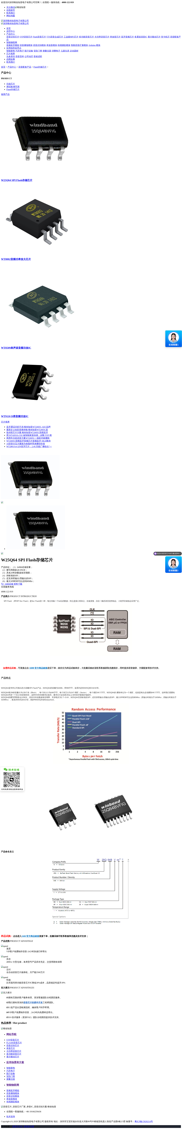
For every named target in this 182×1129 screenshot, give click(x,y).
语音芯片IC (17, 1126)
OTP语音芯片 (26, 37)
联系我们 (10, 13)
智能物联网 (11, 42)
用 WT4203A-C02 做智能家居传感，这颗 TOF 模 (29, 435)
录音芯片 (10, 1048)
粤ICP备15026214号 (144, 1121)
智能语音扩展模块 (79, 45)
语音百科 (19, 56)
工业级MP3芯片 (71, 37)
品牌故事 (10, 59)
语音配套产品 (24, 67)
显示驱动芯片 (154, 37)
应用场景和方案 (15, 1062)
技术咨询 (10, 1116)
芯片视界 (10, 53)
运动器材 (74, 51)
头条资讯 (10, 56)
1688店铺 (9, 584)
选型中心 (10, 31)
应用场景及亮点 (13, 48)
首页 (8, 28)
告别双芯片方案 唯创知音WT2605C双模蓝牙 (27, 432)
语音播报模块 (26, 45)
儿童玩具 (65, 51)
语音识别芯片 (12, 37)
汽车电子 (19, 51)
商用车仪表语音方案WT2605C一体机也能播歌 (28, 438)
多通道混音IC (140, 37)
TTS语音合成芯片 (54, 37)
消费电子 (56, 51)
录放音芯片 (115, 37)
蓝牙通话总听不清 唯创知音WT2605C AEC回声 (28, 427)
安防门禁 (38, 51)
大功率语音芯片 (101, 37)
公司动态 (29, 56)
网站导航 (11, 1034)
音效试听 (38, 56)
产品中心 (10, 34)
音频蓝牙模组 (12, 45)
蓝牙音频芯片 (127, 37)
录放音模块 (51, 45)
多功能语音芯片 (86, 37)
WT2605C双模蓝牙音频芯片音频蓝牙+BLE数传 (28, 441)
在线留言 (10, 10)
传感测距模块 (64, 45)
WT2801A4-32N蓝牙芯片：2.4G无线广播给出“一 (29, 446)
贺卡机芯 (165, 37)
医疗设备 (29, 51)
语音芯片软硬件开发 (33, 1002)
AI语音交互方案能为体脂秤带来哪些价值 (25, 444)
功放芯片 (10, 84)
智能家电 (10, 51)
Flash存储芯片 (39, 67)
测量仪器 (47, 51)
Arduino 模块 (94, 45)
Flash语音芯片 (39, 37)
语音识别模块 (39, 45)
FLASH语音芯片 (14, 1043)
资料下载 (18, 584)
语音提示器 (28, 1126)
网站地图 (10, 16)
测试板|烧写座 (13, 86)
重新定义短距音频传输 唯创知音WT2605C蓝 (27, 429)
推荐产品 (5, 94)
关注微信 (10, 7)
